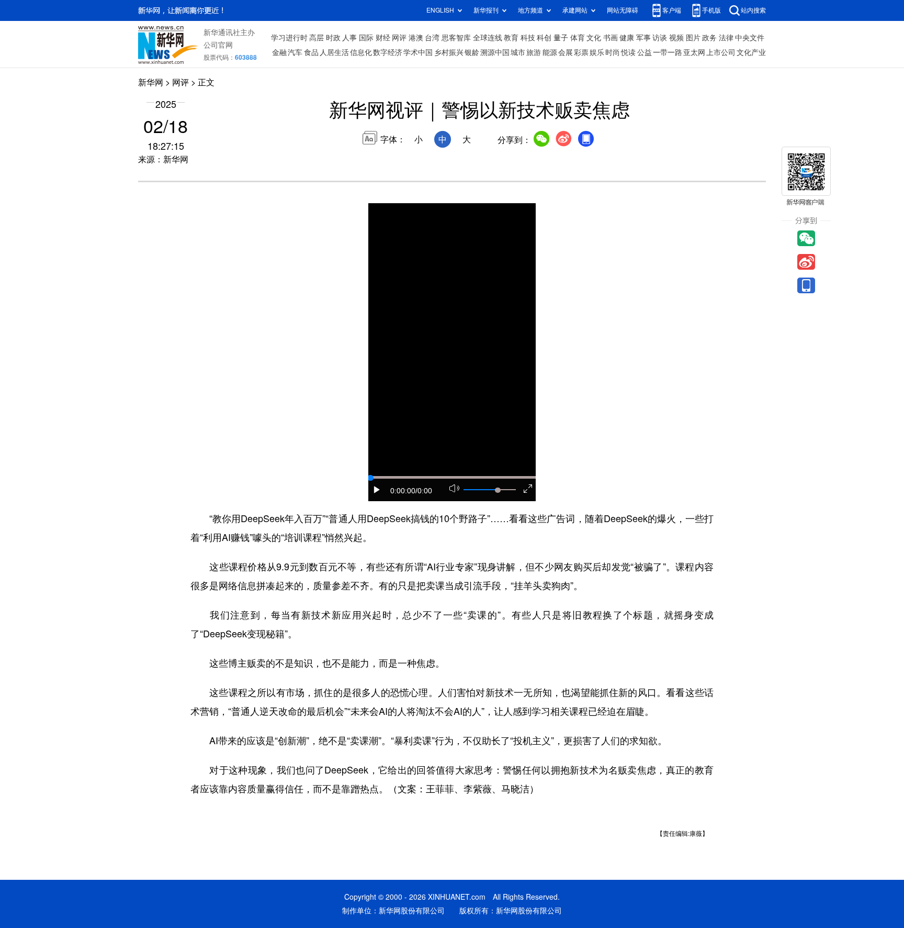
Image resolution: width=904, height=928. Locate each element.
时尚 (612, 52)
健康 (626, 37)
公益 (644, 52)
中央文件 (749, 37)
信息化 (361, 52)
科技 (528, 37)
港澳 (416, 37)
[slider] (497, 490)
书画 (610, 37)
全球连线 (487, 37)
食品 (311, 52)
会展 (565, 52)
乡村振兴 (449, 52)
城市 (518, 52)
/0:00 (423, 491)
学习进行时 (289, 37)
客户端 (671, 10)
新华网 (150, 82)
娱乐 (597, 52)
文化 (593, 37)
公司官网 (218, 45)
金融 (279, 52)
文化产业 (751, 52)
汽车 (295, 52)
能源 (550, 52)
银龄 (472, 52)
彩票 (581, 52)
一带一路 (667, 52)
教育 (511, 37)
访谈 (659, 37)
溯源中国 (495, 52)
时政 (333, 37)
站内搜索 (753, 10)
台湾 (432, 37)
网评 (399, 37)
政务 (709, 37)
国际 (366, 37)
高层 (316, 37)
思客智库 (456, 37)
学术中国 (418, 52)
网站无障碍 (622, 10)
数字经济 (387, 52)
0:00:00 (402, 491)
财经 (383, 37)
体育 (577, 37)
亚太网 (694, 52)
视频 (676, 37)
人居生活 (334, 52)
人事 (349, 37)
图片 (693, 37)
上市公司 (721, 52)
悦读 (628, 52)
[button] (377, 489)
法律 (726, 37)
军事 (643, 37)
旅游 (533, 52)
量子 (560, 37)
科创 (544, 37)
